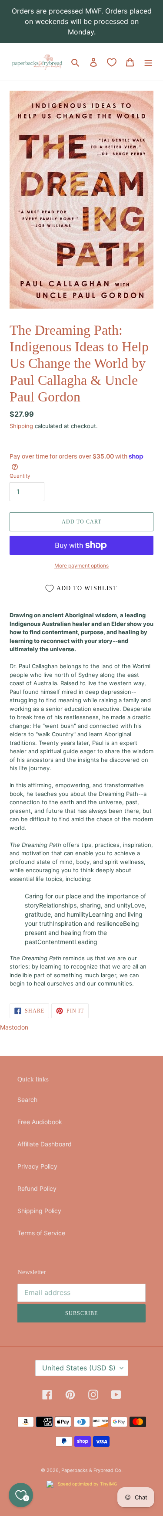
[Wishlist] (112, 62)
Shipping (21, 425)
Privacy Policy (37, 1166)
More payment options (81, 565)
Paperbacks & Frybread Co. (92, 1470)
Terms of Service (41, 1233)
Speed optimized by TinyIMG (87, 1483)
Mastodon (14, 1027)
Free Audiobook (39, 1121)
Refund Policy (37, 1188)
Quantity (20, 475)
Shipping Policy (39, 1210)
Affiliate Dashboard (44, 1144)
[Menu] (148, 62)
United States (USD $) (79, 1367)
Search (27, 1099)
